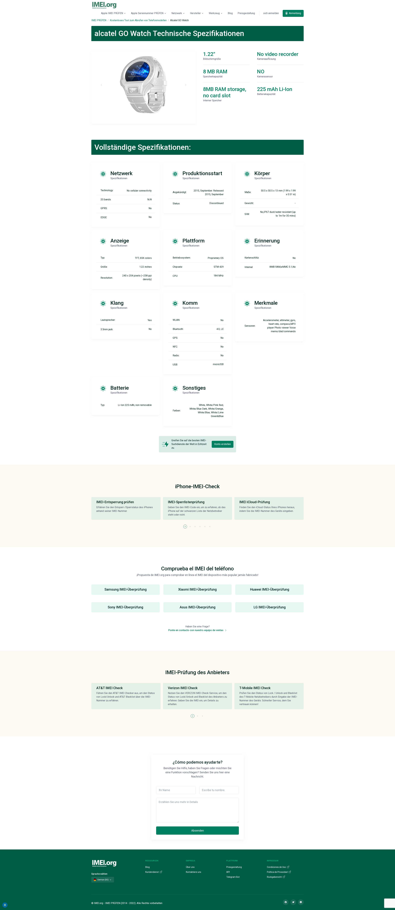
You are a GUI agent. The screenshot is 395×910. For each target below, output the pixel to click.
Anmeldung (294, 13)
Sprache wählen (99, 874)
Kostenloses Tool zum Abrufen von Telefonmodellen (138, 20)
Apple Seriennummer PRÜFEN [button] (147, 13)
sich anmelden (271, 13)
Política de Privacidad (277, 872)
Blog (230, 13)
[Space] (104, 862)
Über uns (190, 867)
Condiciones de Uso (276, 867)
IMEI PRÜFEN (98, 20)
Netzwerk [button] (176, 13)
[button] (185, 526)
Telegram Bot (233, 877)
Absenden (197, 830)
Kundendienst (152, 872)
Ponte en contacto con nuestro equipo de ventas (196, 630)
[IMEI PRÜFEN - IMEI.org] (104, 5)
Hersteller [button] (195, 13)
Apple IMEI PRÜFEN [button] (112, 13)
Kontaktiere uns (193, 872)
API (228, 872)
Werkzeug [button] (214, 13)
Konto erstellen (222, 444)
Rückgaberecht (274, 877)
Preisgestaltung (246, 13)
